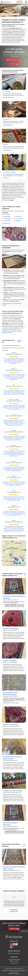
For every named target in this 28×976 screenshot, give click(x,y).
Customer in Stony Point (10, 628)
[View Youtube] (11, 944)
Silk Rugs (18, 220)
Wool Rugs (18, 216)
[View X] (11, 946)
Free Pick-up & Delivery (15, 59)
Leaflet (6, 565)
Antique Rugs (7, 216)
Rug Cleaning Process (8, 97)
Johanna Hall (14, 911)
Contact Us (6, 178)
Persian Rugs (19, 218)
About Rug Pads (7, 150)
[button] (10, 554)
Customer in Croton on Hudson (12, 790)
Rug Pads (5, 144)
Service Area (10, 14)
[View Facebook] (14, 944)
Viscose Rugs (7, 220)
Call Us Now (15, 64)
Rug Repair (6, 119)
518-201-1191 (19, 2)
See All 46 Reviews (19, 341)
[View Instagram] (16, 944)
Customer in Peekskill (9, 660)
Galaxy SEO (17, 973)
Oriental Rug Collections (14, 953)
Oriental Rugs (7, 218)
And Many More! (6, 223)
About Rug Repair (7, 125)
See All (25, 574)
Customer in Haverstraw (10, 724)
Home (4, 14)
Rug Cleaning (6, 91)
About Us (7, 968)
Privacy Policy (13, 968)
